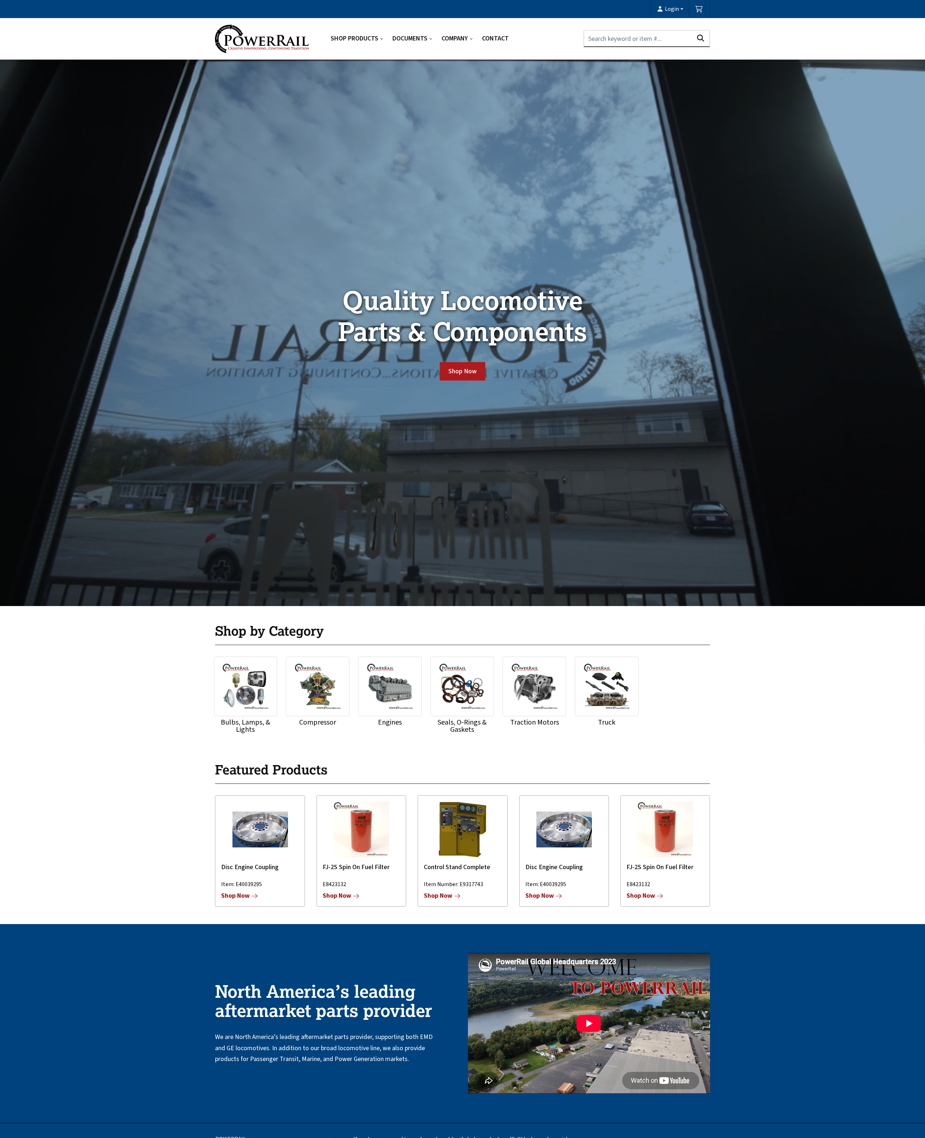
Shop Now (462, 371)
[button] (670, 9)
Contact (495, 38)
